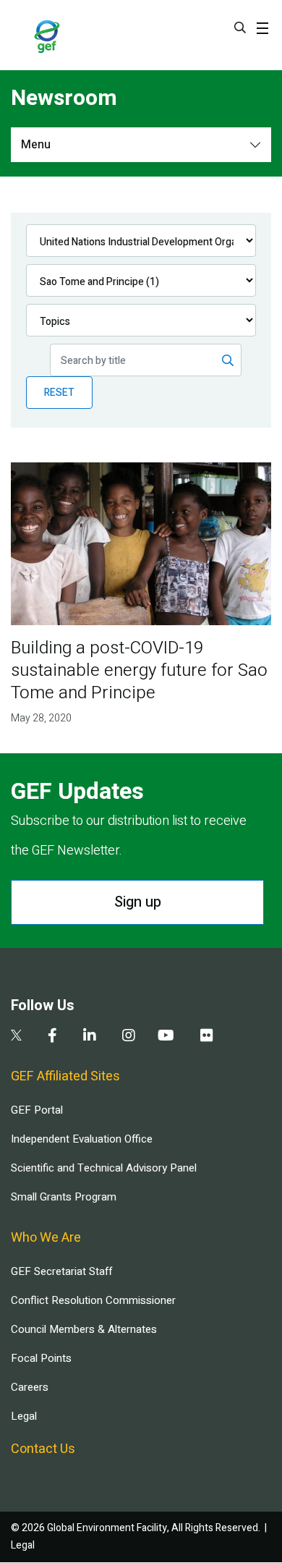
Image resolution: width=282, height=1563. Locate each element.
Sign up (137, 901)
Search (240, 27)
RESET (59, 392)
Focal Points (41, 1358)
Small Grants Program (63, 1197)
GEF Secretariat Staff (61, 1271)
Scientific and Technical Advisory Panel (104, 1168)
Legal (24, 1416)
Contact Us (43, 1449)
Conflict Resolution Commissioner (93, 1300)
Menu (36, 144)
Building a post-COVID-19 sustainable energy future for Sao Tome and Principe (139, 670)
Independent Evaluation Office (82, 1139)
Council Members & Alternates (84, 1329)
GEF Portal (37, 1110)
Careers (29, 1387)
